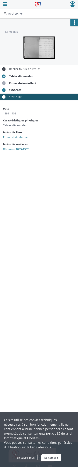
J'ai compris (51, 457)
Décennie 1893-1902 (16, 149)
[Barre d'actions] (74, 22)
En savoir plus (26, 457)
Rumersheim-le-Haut (16, 137)
